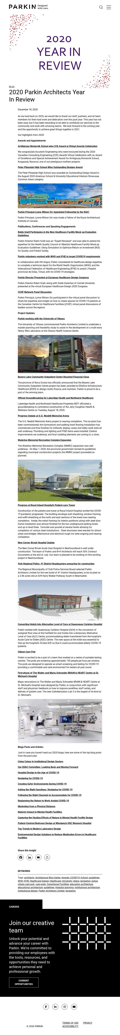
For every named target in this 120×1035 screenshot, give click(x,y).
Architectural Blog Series (47, 877)
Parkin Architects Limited (51, 890)
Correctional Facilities (58, 884)
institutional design (28, 890)
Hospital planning (64, 887)
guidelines (49, 887)
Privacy (87, 1023)
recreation (70, 890)
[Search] (101, 7)
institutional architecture (87, 887)
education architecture (81, 884)
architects (29, 877)
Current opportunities (24, 982)
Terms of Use (70, 1023)
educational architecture (30, 887)
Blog (11, 86)
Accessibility (70, 1026)
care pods (41, 884)
